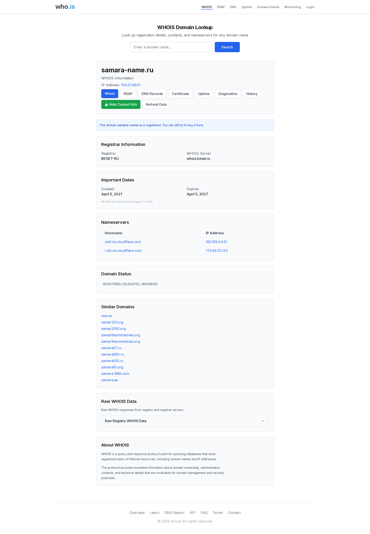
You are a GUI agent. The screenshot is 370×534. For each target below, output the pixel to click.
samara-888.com (115, 373)
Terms (218, 512)
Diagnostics (228, 94)
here (199, 125)
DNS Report (174, 512)
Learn (154, 512)
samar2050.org (113, 328)
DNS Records (152, 94)
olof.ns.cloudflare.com (123, 242)
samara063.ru (112, 354)
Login (310, 7)
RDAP (221, 7)
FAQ (204, 512)
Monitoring (293, 7)
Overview (137, 512)
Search (227, 47)
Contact (234, 512)
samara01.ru (111, 348)
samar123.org (112, 322)
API (192, 512)
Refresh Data (156, 104)
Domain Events (268, 7)
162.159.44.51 (216, 242)
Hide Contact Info (123, 104)
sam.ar (106, 316)
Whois (110, 93)
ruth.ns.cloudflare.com (123, 250)
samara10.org (112, 367)
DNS (233, 7)
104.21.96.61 (130, 85)
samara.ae (109, 380)
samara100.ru (112, 361)
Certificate (180, 94)
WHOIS (207, 7)
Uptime (247, 7)
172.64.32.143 (217, 250)
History (252, 94)
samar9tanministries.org (120, 341)
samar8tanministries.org (120, 335)
